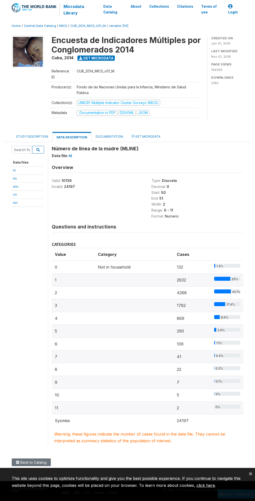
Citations (185, 6)
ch (15, 194)
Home (16, 26)
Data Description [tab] (72, 137)
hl (14, 170)
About (136, 6)
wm (15, 186)
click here (205, 485)
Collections (159, 6)
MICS (63, 26)
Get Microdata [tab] (147, 136)
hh (15, 178)
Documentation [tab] (109, 136)
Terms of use (209, 9)
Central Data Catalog (40, 26)
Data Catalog (110, 9)
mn (15, 203)
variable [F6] (118, 26)
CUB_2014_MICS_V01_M (88, 26)
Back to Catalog (33, 462)
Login (233, 12)
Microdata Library (74, 9)
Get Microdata (98, 58)
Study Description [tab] (32, 136)
